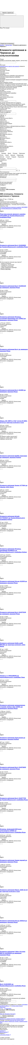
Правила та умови (5, 1018)
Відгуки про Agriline (15, 1020)
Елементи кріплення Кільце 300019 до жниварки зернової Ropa (13, 921)
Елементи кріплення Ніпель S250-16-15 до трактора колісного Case (14, 890)
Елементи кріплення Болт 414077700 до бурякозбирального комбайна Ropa (14, 799)
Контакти (13, 1014)
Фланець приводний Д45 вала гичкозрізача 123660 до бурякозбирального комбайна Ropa (13, 830)
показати (3, 187)
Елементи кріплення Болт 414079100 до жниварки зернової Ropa (13, 613)
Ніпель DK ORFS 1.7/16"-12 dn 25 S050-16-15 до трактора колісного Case (13, 421)
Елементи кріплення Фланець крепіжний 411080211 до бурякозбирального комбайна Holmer (13, 550)
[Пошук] (12, 21)
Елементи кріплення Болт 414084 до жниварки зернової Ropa (13, 390)
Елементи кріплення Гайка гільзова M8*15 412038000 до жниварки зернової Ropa (12, 953)
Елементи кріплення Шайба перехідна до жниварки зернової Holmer (13, 456)
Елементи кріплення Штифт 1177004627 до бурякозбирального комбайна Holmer (12, 517)
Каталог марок (4, 1021)
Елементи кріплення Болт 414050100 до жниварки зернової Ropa (13, 286)
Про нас (2, 1014)
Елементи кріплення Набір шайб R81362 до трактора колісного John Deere (12, 644)
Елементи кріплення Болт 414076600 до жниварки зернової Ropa (13, 768)
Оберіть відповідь (5, 269)
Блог (22, 1020)
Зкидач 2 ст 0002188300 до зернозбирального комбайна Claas (12, 676)
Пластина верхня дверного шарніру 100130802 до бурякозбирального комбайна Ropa (13, 215)
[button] (14, 36)
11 (5, 1008)
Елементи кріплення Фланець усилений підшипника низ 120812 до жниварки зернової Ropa (13, 318)
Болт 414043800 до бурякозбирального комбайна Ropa (13, 985)
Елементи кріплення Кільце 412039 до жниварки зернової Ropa (13, 582)
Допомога (7, 1014)
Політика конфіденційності (17, 1018)
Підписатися (4, 1003)
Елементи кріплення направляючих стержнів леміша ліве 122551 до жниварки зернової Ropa (12, 706)
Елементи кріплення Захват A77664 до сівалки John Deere (13, 486)
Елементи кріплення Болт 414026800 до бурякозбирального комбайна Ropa (14, 246)
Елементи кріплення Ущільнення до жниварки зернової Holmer (12, 738)
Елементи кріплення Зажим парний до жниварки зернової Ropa (13, 861)
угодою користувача (16, 1005)
